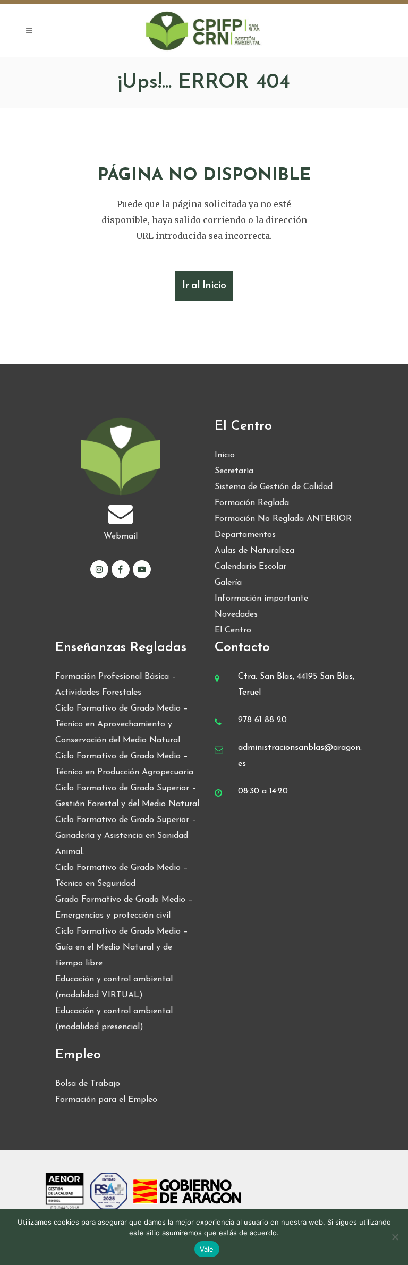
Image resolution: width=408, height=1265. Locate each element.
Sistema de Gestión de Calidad (274, 487)
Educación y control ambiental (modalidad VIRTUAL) (114, 987)
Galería (228, 582)
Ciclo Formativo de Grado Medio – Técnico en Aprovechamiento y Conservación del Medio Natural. (121, 724)
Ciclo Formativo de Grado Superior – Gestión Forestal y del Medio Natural (127, 796)
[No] (394, 1237)
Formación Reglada (252, 503)
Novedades (236, 614)
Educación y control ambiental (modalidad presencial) (114, 1019)
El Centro (233, 630)
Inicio (225, 455)
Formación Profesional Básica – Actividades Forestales (115, 684)
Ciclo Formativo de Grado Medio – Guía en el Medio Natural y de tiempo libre (121, 947)
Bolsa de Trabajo (87, 1084)
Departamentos (245, 535)
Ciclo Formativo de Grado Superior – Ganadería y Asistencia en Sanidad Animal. (126, 836)
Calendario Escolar (250, 566)
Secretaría (234, 471)
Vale (207, 1249)
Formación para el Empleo (106, 1100)
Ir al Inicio (204, 285)
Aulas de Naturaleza (254, 550)
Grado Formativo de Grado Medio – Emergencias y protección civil (124, 907)
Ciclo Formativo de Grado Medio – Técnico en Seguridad (121, 876)
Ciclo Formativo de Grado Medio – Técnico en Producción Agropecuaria (124, 764)
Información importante (261, 598)
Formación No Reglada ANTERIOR (283, 519)
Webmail (121, 536)
